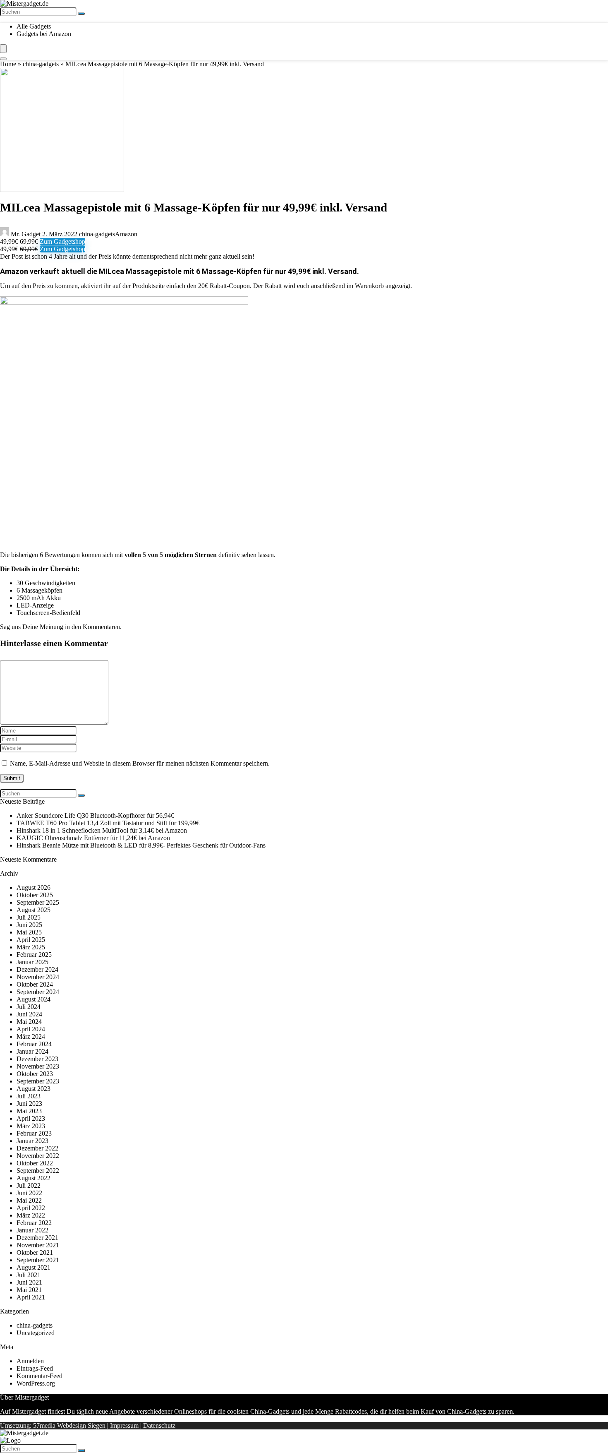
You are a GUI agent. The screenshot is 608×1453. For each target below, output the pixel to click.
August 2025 (33, 909)
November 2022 (38, 1155)
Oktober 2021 (35, 1252)
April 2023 (31, 1118)
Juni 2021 (29, 1282)
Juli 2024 (29, 1006)
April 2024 (31, 1029)
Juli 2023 (29, 1096)
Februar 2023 (34, 1133)
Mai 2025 (29, 932)
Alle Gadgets (34, 26)
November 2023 (38, 1066)
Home (8, 63)
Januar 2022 (32, 1230)
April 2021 (31, 1297)
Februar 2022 (34, 1222)
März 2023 (31, 1125)
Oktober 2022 (35, 1163)
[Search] (3, 59)
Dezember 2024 (37, 969)
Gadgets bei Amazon (44, 33)
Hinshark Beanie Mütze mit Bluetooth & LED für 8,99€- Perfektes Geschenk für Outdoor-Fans (141, 845)
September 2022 (38, 1170)
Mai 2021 (29, 1289)
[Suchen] (81, 13)
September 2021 (38, 1259)
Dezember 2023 (37, 1058)
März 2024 (31, 1036)
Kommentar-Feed (39, 1375)
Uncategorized (36, 1332)
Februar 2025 (34, 954)
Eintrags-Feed (35, 1368)
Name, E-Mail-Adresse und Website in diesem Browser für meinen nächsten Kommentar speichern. (140, 763)
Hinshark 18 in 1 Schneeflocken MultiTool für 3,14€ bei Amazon (102, 830)
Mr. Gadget (25, 234)
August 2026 (33, 887)
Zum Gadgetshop (62, 241)
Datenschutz (159, 1425)
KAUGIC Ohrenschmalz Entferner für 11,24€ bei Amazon (93, 837)
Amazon (126, 234)
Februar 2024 (34, 1043)
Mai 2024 (29, 1021)
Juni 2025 (29, 924)
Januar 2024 (32, 1051)
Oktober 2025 (35, 894)
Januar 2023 (32, 1140)
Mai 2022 (29, 1200)
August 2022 (33, 1178)
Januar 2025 (32, 961)
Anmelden (30, 1360)
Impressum (124, 1425)
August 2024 (33, 999)
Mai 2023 (29, 1110)
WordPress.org (36, 1383)
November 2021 (38, 1245)
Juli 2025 (29, 917)
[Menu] (3, 48)
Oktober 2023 (35, 1073)
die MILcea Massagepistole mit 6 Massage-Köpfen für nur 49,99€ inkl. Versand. (223, 271)
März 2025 (31, 947)
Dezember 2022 (37, 1148)
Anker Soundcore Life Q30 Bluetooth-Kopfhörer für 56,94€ (95, 815)
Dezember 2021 (37, 1237)
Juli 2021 (29, 1274)
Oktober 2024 (35, 984)
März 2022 (31, 1215)
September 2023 (38, 1081)
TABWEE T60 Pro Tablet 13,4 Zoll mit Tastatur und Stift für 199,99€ (108, 822)
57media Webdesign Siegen (69, 1425)
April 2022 (31, 1207)
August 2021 (33, 1267)
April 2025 (31, 939)
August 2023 (33, 1088)
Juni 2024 (29, 1014)
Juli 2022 (29, 1185)
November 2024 (38, 976)
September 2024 (38, 991)
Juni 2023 (29, 1103)
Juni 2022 (29, 1192)
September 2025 (38, 902)
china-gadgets (41, 63)
